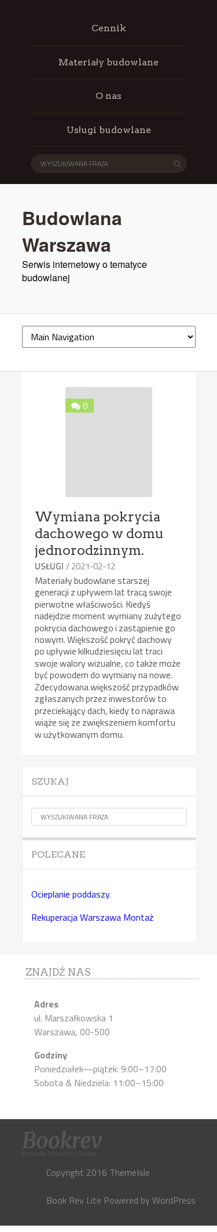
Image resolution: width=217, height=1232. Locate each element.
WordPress (174, 1200)
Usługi (49, 566)
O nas (108, 95)
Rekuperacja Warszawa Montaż (92, 917)
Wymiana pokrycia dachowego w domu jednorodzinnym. (99, 533)
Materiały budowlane (108, 62)
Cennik (108, 28)
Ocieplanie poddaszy (70, 894)
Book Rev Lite (73, 1200)
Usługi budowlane (109, 129)
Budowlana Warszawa (72, 231)
